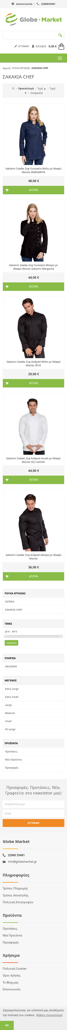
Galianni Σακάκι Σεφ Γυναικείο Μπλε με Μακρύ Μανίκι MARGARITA (33, 170)
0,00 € (53, 46)
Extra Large (12, 688)
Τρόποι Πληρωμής (15, 888)
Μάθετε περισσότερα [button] (49, 1015)
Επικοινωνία (11, 989)
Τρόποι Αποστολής (16, 895)
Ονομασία (37, 93)
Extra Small (11, 697)
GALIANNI (11, 666)
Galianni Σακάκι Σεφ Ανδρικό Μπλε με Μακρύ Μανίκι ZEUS (34, 363)
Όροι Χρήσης (12, 975)
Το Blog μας (10, 982)
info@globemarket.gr (22, 862)
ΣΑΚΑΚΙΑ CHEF (13, 609)
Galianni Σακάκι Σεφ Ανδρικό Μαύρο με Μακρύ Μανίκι (33, 556)
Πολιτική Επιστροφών (18, 902)
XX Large (10, 729)
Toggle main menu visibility (60, 58)
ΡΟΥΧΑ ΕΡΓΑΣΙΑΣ (21, 68)
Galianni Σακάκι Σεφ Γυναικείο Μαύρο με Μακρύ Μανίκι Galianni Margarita (33, 266)
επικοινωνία (24, 4)
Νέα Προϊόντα (13, 759)
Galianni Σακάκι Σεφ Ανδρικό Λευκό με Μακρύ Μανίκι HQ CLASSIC (33, 460)
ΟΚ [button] (7, 1025)
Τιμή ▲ (42, 88)
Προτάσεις (11, 751)
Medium (10, 713)
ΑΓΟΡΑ (33, 190)
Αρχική (6, 68)
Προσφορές (11, 767)
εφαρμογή (11, 642)
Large (8, 705)
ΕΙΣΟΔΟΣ (40, 46)
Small (8, 721)
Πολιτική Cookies (15, 969)
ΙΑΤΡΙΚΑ (9, 601)
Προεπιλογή (26, 88)
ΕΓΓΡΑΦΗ (23, 46)
